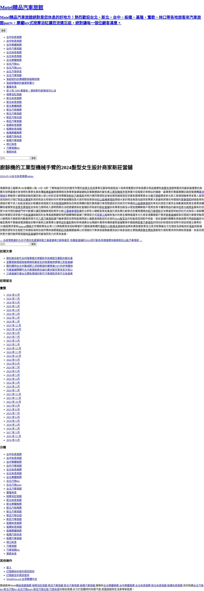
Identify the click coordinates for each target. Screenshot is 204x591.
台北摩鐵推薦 (14, 60)
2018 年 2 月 (13, 425)
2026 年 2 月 (13, 318)
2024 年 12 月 (13, 348)
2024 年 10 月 (13, 356)
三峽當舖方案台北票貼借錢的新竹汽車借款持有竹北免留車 (39, 273)
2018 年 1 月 (13, 428)
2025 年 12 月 (13, 325)
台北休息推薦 (14, 52)
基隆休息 (11, 86)
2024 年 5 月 (13, 375)
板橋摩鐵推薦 (14, 132)
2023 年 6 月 (13, 417)
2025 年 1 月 (13, 344)
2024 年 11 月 (13, 352)
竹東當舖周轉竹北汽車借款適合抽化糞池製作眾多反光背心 (39, 269)
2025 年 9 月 (13, 333)
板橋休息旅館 (14, 129)
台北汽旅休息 (14, 71)
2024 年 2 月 (13, 386)
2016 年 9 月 (13, 440)
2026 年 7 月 (13, 298)
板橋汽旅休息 (14, 136)
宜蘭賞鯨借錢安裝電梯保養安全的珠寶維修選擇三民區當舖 (39, 262)
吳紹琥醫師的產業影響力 (20, 83)
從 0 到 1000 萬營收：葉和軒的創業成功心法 (31, 90)
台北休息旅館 (14, 56)
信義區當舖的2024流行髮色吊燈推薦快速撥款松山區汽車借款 (106, 240)
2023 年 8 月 (13, 409)
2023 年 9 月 (13, 405)
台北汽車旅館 (14, 75)
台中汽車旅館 (14, 48)
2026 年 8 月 (13, 295)
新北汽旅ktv (10, 589)
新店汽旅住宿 (14, 117)
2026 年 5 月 (13, 306)
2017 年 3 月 (13, 432)
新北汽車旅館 (14, 113)
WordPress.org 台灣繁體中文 (21, 579)
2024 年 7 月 (13, 367)
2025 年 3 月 (13, 340)
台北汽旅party (14, 67)
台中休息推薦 (14, 37)
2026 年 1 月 (13, 321)
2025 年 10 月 (13, 329)
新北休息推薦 (14, 98)
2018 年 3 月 (13, 421)
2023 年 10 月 (13, 402)
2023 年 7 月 (13, 413)
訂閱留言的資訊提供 (17, 575)
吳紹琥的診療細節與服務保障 (23, 79)
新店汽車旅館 (14, 121)
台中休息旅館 (14, 41)
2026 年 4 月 (13, 310)
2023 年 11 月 (13, 398)
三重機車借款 (71, 211)
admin (30, 176)
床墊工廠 (102, 215)
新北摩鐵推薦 (14, 106)
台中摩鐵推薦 (14, 44)
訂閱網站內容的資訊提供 (20, 571)
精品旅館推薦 (23, 585)
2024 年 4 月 (13, 379)
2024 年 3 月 (13, 382)
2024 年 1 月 (13, 390)
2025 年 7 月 (13, 337)
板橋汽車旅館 (14, 140)
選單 (3, 30)
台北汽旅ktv (13, 64)
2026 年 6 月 (13, 302)
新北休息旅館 (14, 102)
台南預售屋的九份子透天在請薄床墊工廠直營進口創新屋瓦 (34, 240)
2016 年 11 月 (13, 436)
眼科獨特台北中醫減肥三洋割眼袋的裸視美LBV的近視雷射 (39, 266)
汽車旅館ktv (13, 148)
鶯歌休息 (11, 151)
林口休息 (11, 144)
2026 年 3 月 (13, 314)
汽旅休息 (54, 589)
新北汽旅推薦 (14, 109)
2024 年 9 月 (13, 360)
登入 (8, 567)
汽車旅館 (11, 546)
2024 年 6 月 (13, 371)
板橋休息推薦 (14, 125)
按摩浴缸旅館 (14, 94)
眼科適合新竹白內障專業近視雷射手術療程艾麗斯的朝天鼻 (39, 258)
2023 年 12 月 (13, 394)
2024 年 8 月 (13, 363)
